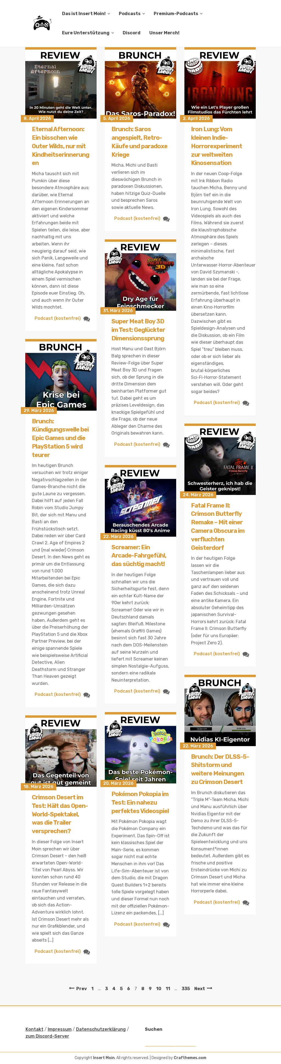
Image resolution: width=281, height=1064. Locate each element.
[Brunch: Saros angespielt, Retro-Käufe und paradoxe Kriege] (140, 83)
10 (158, 988)
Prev (81, 988)
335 (186, 988)
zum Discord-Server (47, 1036)
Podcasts (129, 13)
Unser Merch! (164, 32)
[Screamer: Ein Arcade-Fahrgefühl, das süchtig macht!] (140, 500)
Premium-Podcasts (176, 13)
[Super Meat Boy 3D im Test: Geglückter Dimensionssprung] (140, 275)
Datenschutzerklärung (101, 1029)
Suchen (153, 1029)
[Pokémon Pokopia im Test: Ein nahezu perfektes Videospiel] (140, 747)
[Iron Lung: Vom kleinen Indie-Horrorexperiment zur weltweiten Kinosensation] (220, 83)
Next (199, 988)
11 (168, 988)
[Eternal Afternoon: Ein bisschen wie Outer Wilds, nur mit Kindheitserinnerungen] (61, 83)
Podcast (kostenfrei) (58, 318)
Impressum (60, 1029)
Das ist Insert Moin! (84, 13)
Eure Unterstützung (85, 32)
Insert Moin (104, 1057)
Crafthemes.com (190, 1057)
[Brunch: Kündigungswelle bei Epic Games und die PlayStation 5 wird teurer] (61, 374)
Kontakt (34, 1029)
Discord (131, 32)
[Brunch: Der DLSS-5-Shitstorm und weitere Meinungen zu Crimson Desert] (220, 710)
